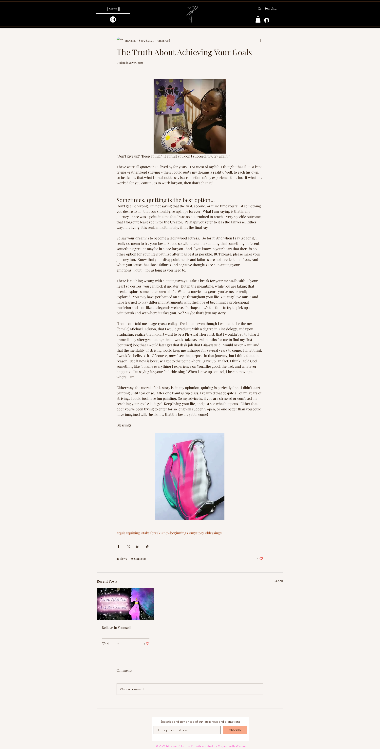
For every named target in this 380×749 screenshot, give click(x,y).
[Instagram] (113, 19)
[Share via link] (147, 546)
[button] (258, 19)
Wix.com (242, 746)
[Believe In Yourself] (125, 604)
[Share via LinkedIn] (138, 546)
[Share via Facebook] (118, 546)
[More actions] (260, 40)
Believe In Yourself (116, 627)
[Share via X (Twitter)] (128, 546)
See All (279, 581)
